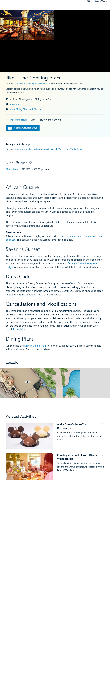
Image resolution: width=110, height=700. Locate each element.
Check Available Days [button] (25, 128)
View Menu (15, 104)
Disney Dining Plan (35, 345)
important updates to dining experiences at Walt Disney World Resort (48, 149)
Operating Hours (19, 120)
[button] (30, 163)
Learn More (19, 329)
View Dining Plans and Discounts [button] (26, 109)
